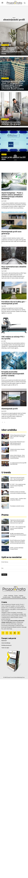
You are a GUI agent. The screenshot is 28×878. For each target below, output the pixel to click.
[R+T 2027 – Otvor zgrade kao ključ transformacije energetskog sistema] (5, 485)
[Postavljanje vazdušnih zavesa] (5, 506)
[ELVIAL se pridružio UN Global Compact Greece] (5, 548)
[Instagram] (6, 633)
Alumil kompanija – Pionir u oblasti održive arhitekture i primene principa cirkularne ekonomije (12, 196)
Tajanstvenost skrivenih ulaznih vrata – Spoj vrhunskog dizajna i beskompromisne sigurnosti (17, 479)
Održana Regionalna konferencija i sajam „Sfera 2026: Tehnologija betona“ (18, 437)
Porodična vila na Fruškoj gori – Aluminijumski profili (13, 303)
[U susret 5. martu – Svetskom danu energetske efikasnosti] (5, 499)
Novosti (4, 154)
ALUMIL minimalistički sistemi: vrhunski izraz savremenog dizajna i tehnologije (18, 535)
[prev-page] (2, 423)
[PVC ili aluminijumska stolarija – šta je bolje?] (14, 109)
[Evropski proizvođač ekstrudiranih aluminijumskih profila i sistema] (14, 360)
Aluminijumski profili (9, 409)
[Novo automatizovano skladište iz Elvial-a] (14, 255)
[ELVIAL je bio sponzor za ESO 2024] (14, 144)
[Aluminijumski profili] (14, 397)
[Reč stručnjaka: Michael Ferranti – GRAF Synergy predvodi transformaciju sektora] (5, 443)
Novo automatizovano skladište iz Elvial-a (13, 268)
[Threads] (18, 633)
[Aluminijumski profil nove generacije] (14, 220)
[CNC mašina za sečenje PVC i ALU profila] (14, 325)
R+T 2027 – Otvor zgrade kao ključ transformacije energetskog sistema (18, 486)
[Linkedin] (10, 633)
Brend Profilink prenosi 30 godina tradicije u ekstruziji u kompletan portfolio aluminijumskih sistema (17, 542)
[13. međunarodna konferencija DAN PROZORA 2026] (5, 463)
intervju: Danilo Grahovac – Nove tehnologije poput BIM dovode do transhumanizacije (17, 457)
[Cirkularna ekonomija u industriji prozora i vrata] (5, 450)
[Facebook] (3, 633)
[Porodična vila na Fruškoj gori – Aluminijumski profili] (14, 290)
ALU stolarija (5, 45)
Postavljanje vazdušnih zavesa (17, 506)
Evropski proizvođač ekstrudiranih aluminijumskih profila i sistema (12, 374)
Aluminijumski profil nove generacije (11, 233)
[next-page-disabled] (5, 423)
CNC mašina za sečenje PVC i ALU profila (12, 338)
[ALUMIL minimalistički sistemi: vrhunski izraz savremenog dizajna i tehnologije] (5, 535)
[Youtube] (14, 633)
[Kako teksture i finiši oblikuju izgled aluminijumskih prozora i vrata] (14, 39)
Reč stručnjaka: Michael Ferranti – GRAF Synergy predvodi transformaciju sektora (17, 443)
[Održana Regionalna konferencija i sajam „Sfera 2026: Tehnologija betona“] (5, 436)
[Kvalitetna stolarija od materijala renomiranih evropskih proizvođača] (5, 492)
